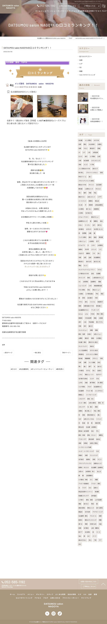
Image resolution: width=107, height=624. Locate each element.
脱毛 (85, 144)
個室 (80, 71)
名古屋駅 (81, 390)
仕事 (80, 362)
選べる (80, 524)
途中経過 (93, 495)
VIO (80, 67)
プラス (80, 302)
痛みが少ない (82, 540)
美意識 (84, 233)
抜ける (99, 366)
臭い (99, 253)
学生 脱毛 (97, 411)
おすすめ (96, 140)
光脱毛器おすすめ (89, 306)
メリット (93, 249)
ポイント (91, 184)
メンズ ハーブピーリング (86, 451)
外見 (96, 298)
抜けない (86, 503)
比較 (99, 156)
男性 (83, 298)
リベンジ (98, 419)
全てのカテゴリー (85, 56)
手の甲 (87, 249)
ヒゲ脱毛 (92, 156)
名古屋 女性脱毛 (91, 427)
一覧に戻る (37, 352)
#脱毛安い (60, 369)
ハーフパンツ (82, 201)
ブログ (89, 386)
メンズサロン (99, 390)
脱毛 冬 (100, 403)
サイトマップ (86, 598)
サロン (86, 148)
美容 (86, 524)
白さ (80, 544)
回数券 (80, 318)
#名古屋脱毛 (24, 369)
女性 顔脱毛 (95, 528)
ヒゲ (80, 64)
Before (81, 314)
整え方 (91, 326)
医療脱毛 (96, 209)
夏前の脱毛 (82, 508)
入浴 (85, 322)
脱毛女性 (81, 427)
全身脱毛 (93, 281)
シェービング (82, 285)
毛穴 (94, 225)
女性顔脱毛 (89, 475)
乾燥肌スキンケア (84, 495)
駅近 (92, 503)
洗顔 (86, 455)
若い (94, 370)
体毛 (99, 362)
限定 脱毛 (100, 314)
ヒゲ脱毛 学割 (83, 479)
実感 (80, 306)
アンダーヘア (95, 310)
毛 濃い (90, 407)
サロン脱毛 (82, 289)
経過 (95, 237)
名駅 (80, 144)
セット (86, 265)
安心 (90, 540)
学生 (95, 192)
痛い (85, 366)
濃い (99, 415)
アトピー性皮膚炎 (84, 483)
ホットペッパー (83, 346)
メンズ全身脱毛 (83, 350)
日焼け (89, 334)
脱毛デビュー (95, 217)
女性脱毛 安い (90, 471)
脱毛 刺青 (82, 435)
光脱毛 (99, 144)
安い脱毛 (100, 382)
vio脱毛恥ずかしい (98, 277)
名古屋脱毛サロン (84, 310)
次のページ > (66, 352)
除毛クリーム (82, 176)
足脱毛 (80, 411)
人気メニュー (82, 241)
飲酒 (80, 528)
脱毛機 (101, 237)
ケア (100, 540)
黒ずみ (99, 225)
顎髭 (80, 503)
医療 (100, 516)
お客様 (101, 318)
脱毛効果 (91, 439)
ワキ (94, 253)
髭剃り (99, 370)
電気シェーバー (89, 374)
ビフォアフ (82, 245)
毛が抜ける (88, 213)
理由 (80, 265)
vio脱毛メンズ (89, 189)
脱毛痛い (98, 306)
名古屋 (80, 140)
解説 (92, 338)
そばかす (81, 253)
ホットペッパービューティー (87, 269)
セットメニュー (83, 330)
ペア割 (92, 164)
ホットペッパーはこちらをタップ (37, 266)
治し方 (99, 471)
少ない (80, 225)
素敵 (95, 318)
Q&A (90, 487)
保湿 (80, 443)
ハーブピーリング (91, 394)
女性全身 (95, 152)
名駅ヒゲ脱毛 (94, 443)
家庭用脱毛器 (98, 285)
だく (91, 479)
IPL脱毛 (81, 213)
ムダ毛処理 (98, 500)
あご (88, 536)
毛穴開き (86, 528)
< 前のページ (8, 352)
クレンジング (94, 455)
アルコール (93, 516)
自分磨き (90, 298)
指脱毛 (80, 249)
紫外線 (80, 358)
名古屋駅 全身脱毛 (97, 467)
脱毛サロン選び (93, 342)
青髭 (83, 415)
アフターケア (82, 439)
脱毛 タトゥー (91, 435)
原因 (96, 407)
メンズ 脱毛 (82, 403)
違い (90, 176)
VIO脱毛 (81, 293)
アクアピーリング (98, 512)
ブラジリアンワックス (85, 463)
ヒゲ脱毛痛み (89, 293)
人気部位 (91, 241)
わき (97, 451)
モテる (88, 370)
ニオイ (93, 245)
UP (79, 152)
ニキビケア (82, 399)
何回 (94, 459)
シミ (100, 249)
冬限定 (86, 443)
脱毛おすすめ (82, 184)
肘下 (97, 241)
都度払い (81, 394)
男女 (88, 289)
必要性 (80, 338)
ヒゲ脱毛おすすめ (84, 273)
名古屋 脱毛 (82, 342)
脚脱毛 (91, 201)
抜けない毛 (97, 261)
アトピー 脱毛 (95, 483)
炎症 (100, 524)
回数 (99, 148)
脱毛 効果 (82, 334)
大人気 (80, 205)
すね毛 (92, 314)
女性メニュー (97, 334)
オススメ (98, 189)
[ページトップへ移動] (103, 584)
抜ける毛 (88, 261)
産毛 (92, 273)
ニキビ (80, 374)
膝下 (90, 366)
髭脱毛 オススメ (84, 467)
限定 (102, 293)
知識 (91, 330)
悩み (80, 536)
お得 (80, 160)
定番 (86, 382)
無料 (85, 192)
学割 (80, 164)
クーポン (87, 225)
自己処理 (86, 160)
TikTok (99, 269)
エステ (92, 378)
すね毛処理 (88, 318)
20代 (90, 285)
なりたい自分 (94, 350)
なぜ (80, 419)
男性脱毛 (81, 354)
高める (98, 439)
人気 (89, 152)
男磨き (80, 455)
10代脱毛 (98, 338)
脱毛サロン (82, 197)
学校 (101, 358)
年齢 (90, 192)
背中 (85, 326)
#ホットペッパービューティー (42, 369)
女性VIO (81, 471)
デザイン (95, 358)
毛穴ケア (98, 374)
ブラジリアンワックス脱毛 (86, 180)
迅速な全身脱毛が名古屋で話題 (14, 332)
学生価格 (91, 322)
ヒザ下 (100, 197)
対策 (80, 326)
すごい (99, 459)
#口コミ (14, 369)
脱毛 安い (90, 399)
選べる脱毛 (99, 508)
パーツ (94, 536)
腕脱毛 (96, 221)
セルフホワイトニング (87, 75)
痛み (101, 221)
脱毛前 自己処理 (84, 431)
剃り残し (81, 172)
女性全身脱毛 (99, 205)
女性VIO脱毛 (92, 403)
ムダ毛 (80, 382)
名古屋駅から (97, 386)
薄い (80, 366)
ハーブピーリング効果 (85, 447)
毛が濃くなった (98, 229)
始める (92, 346)
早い (97, 431)
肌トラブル (99, 322)
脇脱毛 (101, 435)
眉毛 (90, 237)
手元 (97, 378)
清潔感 (91, 205)
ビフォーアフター (84, 217)
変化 (86, 302)
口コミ (80, 156)
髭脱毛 (88, 459)
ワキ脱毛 (81, 370)
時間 (100, 520)
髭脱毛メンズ (97, 463)
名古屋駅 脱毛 (83, 516)
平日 (97, 293)
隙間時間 (87, 358)
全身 (3, 345)
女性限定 (85, 281)
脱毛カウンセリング (90, 520)
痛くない (88, 209)
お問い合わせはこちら (67, 6)
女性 (85, 257)
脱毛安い (81, 261)
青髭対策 (97, 423)
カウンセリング (95, 160)
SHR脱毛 (81, 209)
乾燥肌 (97, 491)
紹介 (86, 156)
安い (80, 192)
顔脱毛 (88, 253)
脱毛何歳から (91, 415)
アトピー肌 (89, 390)
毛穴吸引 (81, 459)
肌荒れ (80, 520)
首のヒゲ (95, 168)
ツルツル (92, 302)
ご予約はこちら (90, 6)
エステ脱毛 (82, 386)
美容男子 (100, 302)
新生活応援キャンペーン (85, 491)
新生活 (97, 201)
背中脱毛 (81, 229)
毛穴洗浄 (87, 512)
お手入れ (88, 229)
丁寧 (95, 540)
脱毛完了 (92, 148)
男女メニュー (96, 289)
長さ (92, 431)
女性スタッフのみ (89, 419)
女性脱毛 (100, 245)
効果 (80, 148)
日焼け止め (93, 524)
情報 (96, 330)
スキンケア (82, 407)
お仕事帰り (92, 144)
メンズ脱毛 (88, 140)
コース (98, 532)
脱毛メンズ (90, 508)
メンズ (86, 164)
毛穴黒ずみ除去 (83, 378)
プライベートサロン (92, 172)
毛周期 (98, 273)
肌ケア (80, 532)
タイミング (82, 277)
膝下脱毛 (92, 382)
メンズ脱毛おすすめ (84, 168)
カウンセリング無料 (92, 354)
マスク (84, 487)
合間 (85, 362)
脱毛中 (87, 338)
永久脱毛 (87, 532)
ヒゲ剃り (81, 500)
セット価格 (92, 362)
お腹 (90, 233)
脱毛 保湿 (89, 500)
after (86, 314)
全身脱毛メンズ (83, 221)
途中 (80, 322)
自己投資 (98, 184)
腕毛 (88, 277)
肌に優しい (88, 411)
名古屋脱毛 (97, 257)
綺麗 (96, 479)
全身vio (96, 487)
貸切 (101, 172)
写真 (80, 257)
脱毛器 (80, 189)
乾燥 (83, 423)
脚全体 (80, 512)
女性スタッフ (91, 197)
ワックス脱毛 (82, 237)
